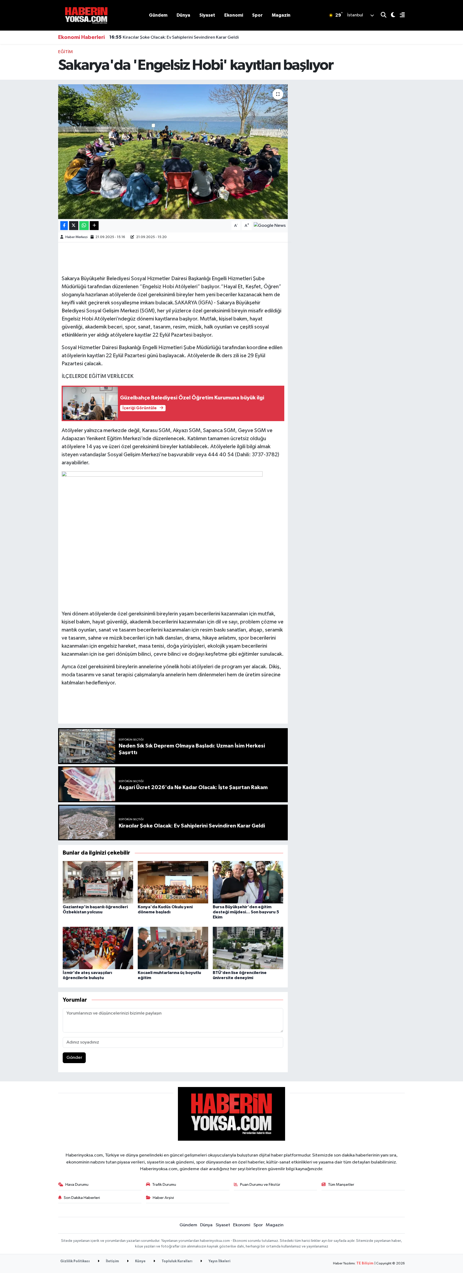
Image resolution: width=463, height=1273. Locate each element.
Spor (257, 15)
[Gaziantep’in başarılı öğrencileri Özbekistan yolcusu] (98, 882)
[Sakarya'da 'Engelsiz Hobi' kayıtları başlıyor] (173, 151)
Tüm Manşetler (341, 1185)
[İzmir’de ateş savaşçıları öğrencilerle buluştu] (98, 948)
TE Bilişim (365, 1263)
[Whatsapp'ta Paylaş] (84, 225)
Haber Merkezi (76, 237)
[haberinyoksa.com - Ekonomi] (86, 15)
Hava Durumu (76, 1185)
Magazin (281, 15)
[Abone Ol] (270, 225)
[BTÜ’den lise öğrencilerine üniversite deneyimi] (248, 948)
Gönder (74, 1057)
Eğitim (65, 52)
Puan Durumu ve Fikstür (260, 1185)
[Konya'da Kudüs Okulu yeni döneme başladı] (173, 882)
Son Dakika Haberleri (82, 1198)
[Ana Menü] (400, 15)
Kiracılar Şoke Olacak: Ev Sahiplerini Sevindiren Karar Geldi (174, 37)
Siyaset (207, 15)
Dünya (183, 15)
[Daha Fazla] (94, 225)
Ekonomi (233, 15)
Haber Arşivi (163, 1198)
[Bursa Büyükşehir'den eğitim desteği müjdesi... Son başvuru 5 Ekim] (248, 882)
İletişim (112, 1261)
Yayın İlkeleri (219, 1261)
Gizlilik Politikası (75, 1261)
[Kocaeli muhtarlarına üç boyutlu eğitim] (173, 948)
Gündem (158, 15)
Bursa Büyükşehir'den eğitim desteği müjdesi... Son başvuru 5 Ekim (246, 912)
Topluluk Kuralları (176, 1261)
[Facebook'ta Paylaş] (64, 225)
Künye (139, 1261)
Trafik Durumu (164, 1185)
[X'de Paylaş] (73, 225)
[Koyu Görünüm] (390, 15)
